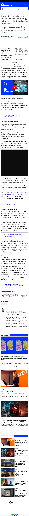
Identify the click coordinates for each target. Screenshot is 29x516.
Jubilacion (21, 1)
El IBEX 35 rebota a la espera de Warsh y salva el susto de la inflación (21, 474)
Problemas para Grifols (7, 1)
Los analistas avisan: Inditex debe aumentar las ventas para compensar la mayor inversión (21, 493)
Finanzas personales (5, 354)
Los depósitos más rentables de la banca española (15, 235)
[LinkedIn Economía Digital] (17, 515)
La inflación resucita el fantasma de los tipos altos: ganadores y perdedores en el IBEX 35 (13, 421)
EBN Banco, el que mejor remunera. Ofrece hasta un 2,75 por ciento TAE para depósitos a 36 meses (13, 194)
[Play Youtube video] (14, 87)
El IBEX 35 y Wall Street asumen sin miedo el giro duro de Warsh (21, 464)
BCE (18, 68)
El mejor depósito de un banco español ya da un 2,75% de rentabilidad (14, 115)
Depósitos (4, 304)
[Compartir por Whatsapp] (12, 515)
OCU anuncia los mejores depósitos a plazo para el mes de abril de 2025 (14, 294)
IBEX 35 (27, 1)
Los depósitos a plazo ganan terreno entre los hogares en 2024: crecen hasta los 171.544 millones (15, 297)
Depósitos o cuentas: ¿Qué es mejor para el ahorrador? (15, 203)
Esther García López (5, 36)
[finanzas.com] (14, 503)
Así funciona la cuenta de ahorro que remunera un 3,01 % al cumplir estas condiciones (22, 57)
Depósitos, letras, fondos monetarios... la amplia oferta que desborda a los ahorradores (14, 285)
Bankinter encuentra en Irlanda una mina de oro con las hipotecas (13, 390)
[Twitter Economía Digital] (14, 515)
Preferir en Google (24, 37)
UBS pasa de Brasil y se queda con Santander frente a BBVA (21, 483)
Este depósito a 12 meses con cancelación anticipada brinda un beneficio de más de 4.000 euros (22, 50)
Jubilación (16, 1)
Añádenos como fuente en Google (12, 9)
